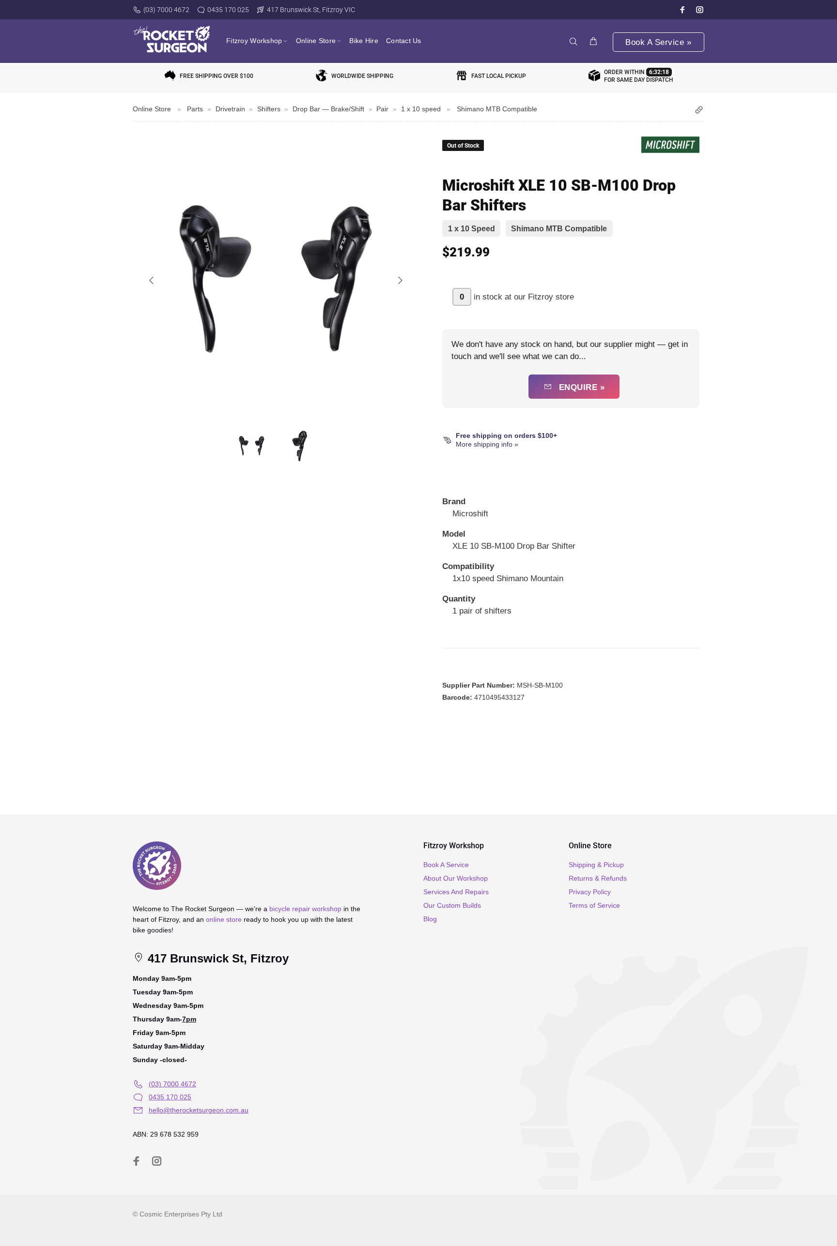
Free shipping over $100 (216, 76)
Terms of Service (594, 905)
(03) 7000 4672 (166, 10)
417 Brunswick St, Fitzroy (216, 958)
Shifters (268, 109)
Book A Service (446, 865)
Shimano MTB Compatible (497, 109)
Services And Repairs (456, 892)
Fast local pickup (498, 76)
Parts (195, 109)
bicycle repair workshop (305, 909)
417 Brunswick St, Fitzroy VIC (311, 10)
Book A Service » (658, 42)
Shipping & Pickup (596, 865)
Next (399, 280)
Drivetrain (230, 109)
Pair (382, 109)
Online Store (152, 109)
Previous (151, 280)
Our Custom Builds (452, 905)
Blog (430, 919)
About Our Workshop (455, 878)
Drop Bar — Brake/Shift (328, 109)
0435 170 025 (228, 10)
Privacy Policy (590, 892)
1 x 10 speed (421, 109)
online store (224, 919)
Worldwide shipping (362, 76)
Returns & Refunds (598, 878)
